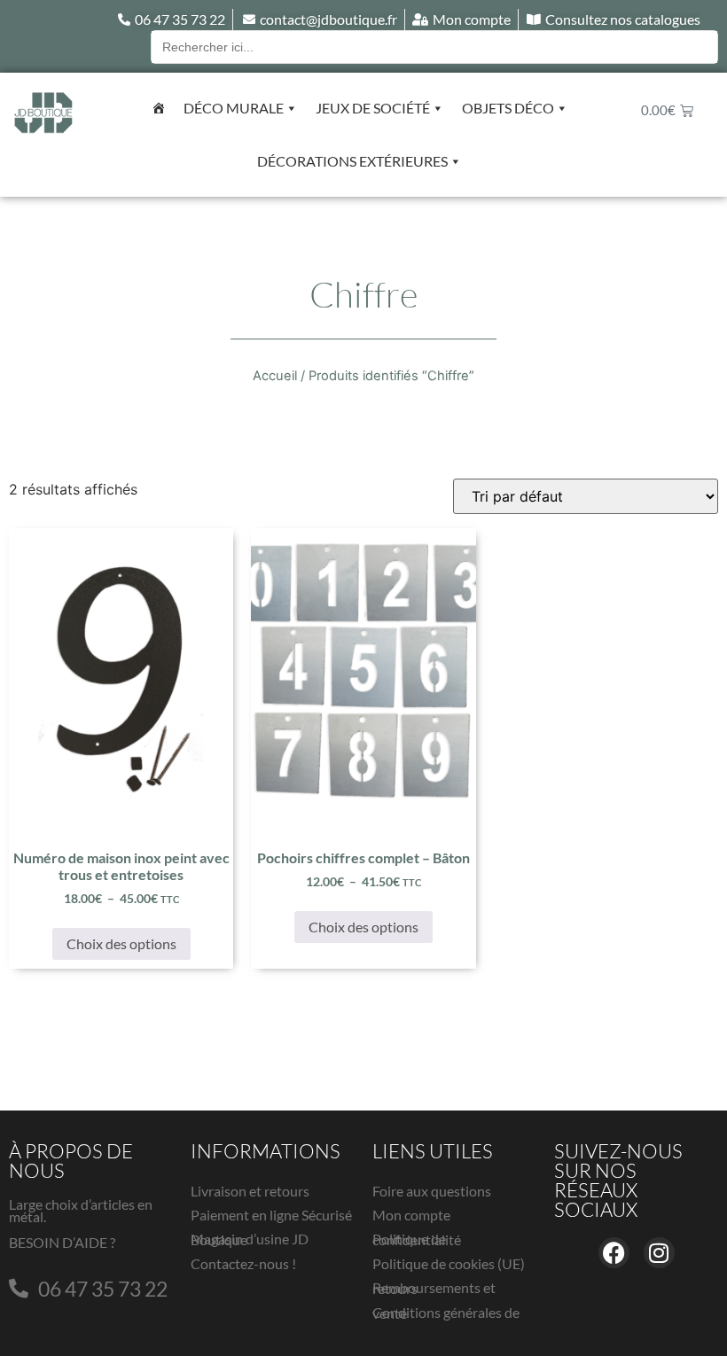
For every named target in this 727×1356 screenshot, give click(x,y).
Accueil (275, 376)
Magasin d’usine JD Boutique (250, 1239)
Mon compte (411, 1214)
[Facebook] (613, 1252)
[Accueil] (159, 108)
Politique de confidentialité (416, 1239)
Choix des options (121, 943)
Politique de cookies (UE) (448, 1263)
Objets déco (508, 107)
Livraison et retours (250, 1190)
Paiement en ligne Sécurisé (271, 1214)
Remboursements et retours (434, 1288)
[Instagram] (659, 1252)
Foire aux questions (431, 1190)
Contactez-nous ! (243, 1263)
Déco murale (234, 107)
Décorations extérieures (352, 160)
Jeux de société (373, 107)
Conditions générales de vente (446, 1312)
